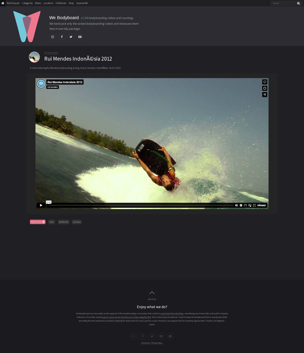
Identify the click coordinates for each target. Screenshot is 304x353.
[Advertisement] (152, 251)
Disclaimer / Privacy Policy (151, 343)
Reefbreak (63, 221)
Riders (38, 3)
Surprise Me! (82, 3)
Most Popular (13, 3)
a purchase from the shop (171, 313)
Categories (27, 3)
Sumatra (76, 221)
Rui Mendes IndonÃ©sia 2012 (78, 58)
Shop (71, 3)
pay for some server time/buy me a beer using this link (126, 317)
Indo (52, 221)
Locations (48, 3)
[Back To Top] (152, 292)
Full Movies (61, 3)
